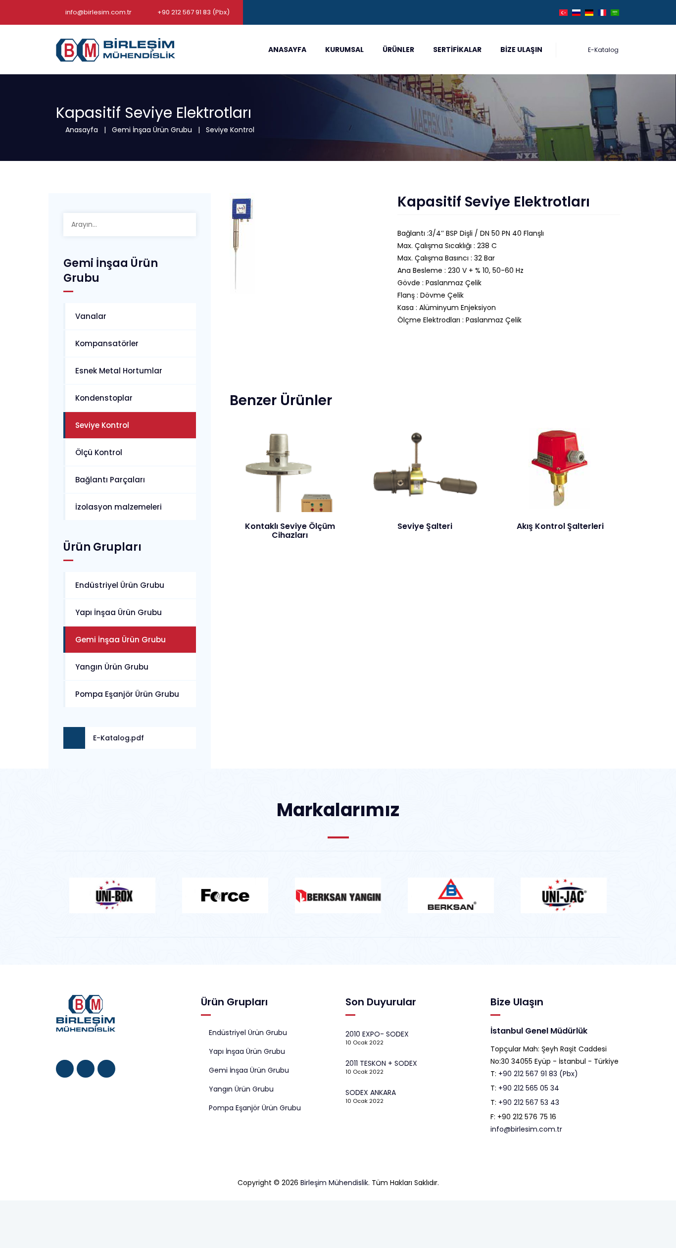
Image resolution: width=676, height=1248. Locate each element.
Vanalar (90, 316)
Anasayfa (287, 49)
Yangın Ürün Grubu (111, 667)
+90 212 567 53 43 (528, 1102)
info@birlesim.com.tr (98, 12)
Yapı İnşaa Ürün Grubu (118, 612)
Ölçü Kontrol (98, 452)
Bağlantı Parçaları (110, 479)
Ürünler (398, 49)
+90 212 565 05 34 (528, 1088)
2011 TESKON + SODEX (381, 1063)
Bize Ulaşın (521, 49)
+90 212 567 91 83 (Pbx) (538, 1074)
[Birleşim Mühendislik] (115, 49)
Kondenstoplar (104, 398)
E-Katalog (602, 50)
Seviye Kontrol (230, 130)
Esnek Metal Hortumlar (118, 370)
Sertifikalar (457, 49)
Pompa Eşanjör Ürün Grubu (127, 694)
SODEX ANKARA (370, 1092)
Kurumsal (344, 49)
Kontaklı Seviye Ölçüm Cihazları (290, 530)
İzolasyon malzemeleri (118, 507)
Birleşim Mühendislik (334, 1183)
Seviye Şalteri (424, 526)
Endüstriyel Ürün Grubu (119, 585)
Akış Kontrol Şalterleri (560, 526)
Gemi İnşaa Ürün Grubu (152, 130)
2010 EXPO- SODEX (377, 1034)
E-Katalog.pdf (118, 738)
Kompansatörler (107, 343)
